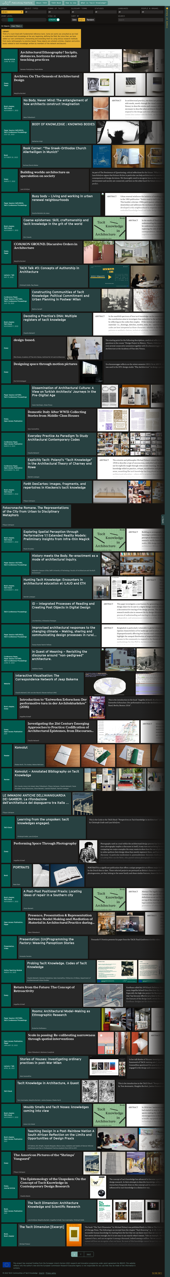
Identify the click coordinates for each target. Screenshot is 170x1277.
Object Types (31, 8)
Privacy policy (51, 1273)
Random (90, 20)
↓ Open (163, 519)
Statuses (99, 8)
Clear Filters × (16, 26)
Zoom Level (7, 16)
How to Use (71, 3)
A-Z (81, 20)
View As (52, 16)
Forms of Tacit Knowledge (56, 8)
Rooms (4, 8)
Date (74, 20)
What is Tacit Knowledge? (93, 3)
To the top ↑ (157, 1273)
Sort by (75, 16)
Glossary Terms (79, 8)
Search (121, 16)
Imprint (41, 1273)
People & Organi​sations (149, 8)
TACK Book (56, 3)
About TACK (41, 3)
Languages (123, 8)
